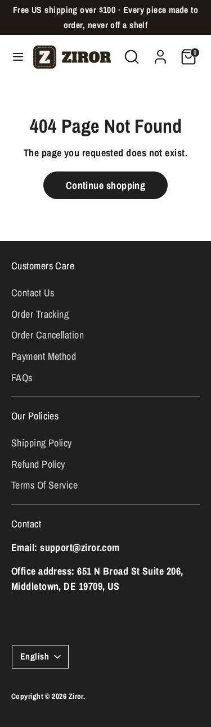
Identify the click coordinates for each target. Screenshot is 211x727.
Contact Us (33, 293)
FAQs (22, 378)
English (34, 656)
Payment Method (43, 356)
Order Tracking (40, 314)
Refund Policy (38, 464)
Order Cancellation (47, 335)
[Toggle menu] (14, 57)
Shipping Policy (41, 443)
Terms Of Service (44, 485)
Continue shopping (106, 185)
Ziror (76, 696)
